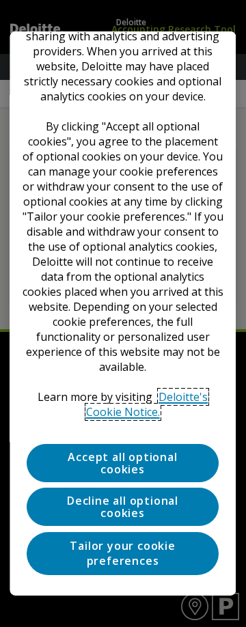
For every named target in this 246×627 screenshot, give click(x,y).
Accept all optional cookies (123, 463)
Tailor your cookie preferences (123, 553)
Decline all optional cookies (123, 506)
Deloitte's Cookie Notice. (147, 404)
